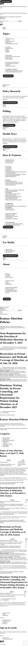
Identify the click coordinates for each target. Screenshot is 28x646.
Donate (19, 16)
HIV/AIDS (7, 47)
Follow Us (6, 16)
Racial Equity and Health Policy (12, 62)
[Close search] (1, 23)
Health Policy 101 (9, 170)
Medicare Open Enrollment (11, 191)
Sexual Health (6, 446)
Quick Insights (8, 168)
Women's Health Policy (10, 66)
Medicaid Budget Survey (10, 176)
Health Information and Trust (11, 43)
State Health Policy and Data (11, 63)
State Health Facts (9, 208)
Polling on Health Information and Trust (14, 183)
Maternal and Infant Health (8, 440)
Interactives (5, 314)
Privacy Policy (6, 637)
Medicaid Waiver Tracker (10, 194)
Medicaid (7, 50)
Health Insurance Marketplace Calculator (14, 70)
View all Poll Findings (9, 125)
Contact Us (7, 283)
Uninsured (7, 64)
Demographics (6, 441)
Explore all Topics (8, 75)
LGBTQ (7, 49)
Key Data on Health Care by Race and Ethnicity (15, 206)
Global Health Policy (9, 41)
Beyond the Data (9, 162)
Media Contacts (8, 249)
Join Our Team (8, 284)
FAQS (6, 188)
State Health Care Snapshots (11, 218)
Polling (4, 104)
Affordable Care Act (9, 38)
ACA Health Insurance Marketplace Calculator (15, 174)
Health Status (5, 445)
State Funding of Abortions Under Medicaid (18, 566)
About (4, 257)
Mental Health (8, 55)
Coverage (5, 442)
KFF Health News (7, 139)
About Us (7, 273)
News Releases (8, 252)
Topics (4, 27)
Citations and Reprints (10, 250)
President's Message (9, 288)
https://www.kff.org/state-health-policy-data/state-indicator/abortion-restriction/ (12, 572)
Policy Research (6, 84)
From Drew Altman (9, 161)
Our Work (7, 276)
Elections (7, 39)
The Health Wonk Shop (10, 172)
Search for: (2, 21)
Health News (5, 127)
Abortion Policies (6, 437)
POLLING (7, 180)
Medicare (7, 51)
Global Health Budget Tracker (11, 197)
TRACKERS (8, 192)
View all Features (8, 227)
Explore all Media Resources (10, 255)
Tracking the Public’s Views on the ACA (14, 182)
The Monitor (8, 169)
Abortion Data (6, 439)
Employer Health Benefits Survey (12, 175)
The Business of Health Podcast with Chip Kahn (15, 171)
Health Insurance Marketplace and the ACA (14, 190)
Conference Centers (13, 16)
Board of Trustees (9, 277)
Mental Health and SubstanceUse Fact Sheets (11, 217)
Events (6, 281)
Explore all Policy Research (10, 102)
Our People (7, 274)
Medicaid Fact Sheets (10, 215)
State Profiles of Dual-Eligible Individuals (14, 223)
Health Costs (8, 42)
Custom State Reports (10, 209)
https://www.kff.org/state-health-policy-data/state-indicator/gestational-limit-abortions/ (12, 483)
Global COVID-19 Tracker (11, 198)
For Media (5, 235)
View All (7, 292)
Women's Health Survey (10, 184)
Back (4, 28)
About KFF (6, 299)
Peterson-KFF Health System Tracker (13, 71)
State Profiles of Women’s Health (12, 225)
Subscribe (2, 16)
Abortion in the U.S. (9, 204)
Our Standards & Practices (11, 290)
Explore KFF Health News (10, 146)
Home (1, 314)
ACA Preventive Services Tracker (12, 193)
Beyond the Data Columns (11, 291)
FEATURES (8, 166)
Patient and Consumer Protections (12, 56)
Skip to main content (6, 1)
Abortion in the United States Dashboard (12, 477)
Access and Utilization (7, 444)
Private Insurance (9, 58)
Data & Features (6, 148)
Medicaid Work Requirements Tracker (13, 196)
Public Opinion (8, 57)
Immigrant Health (9, 48)
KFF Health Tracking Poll (11, 181)
